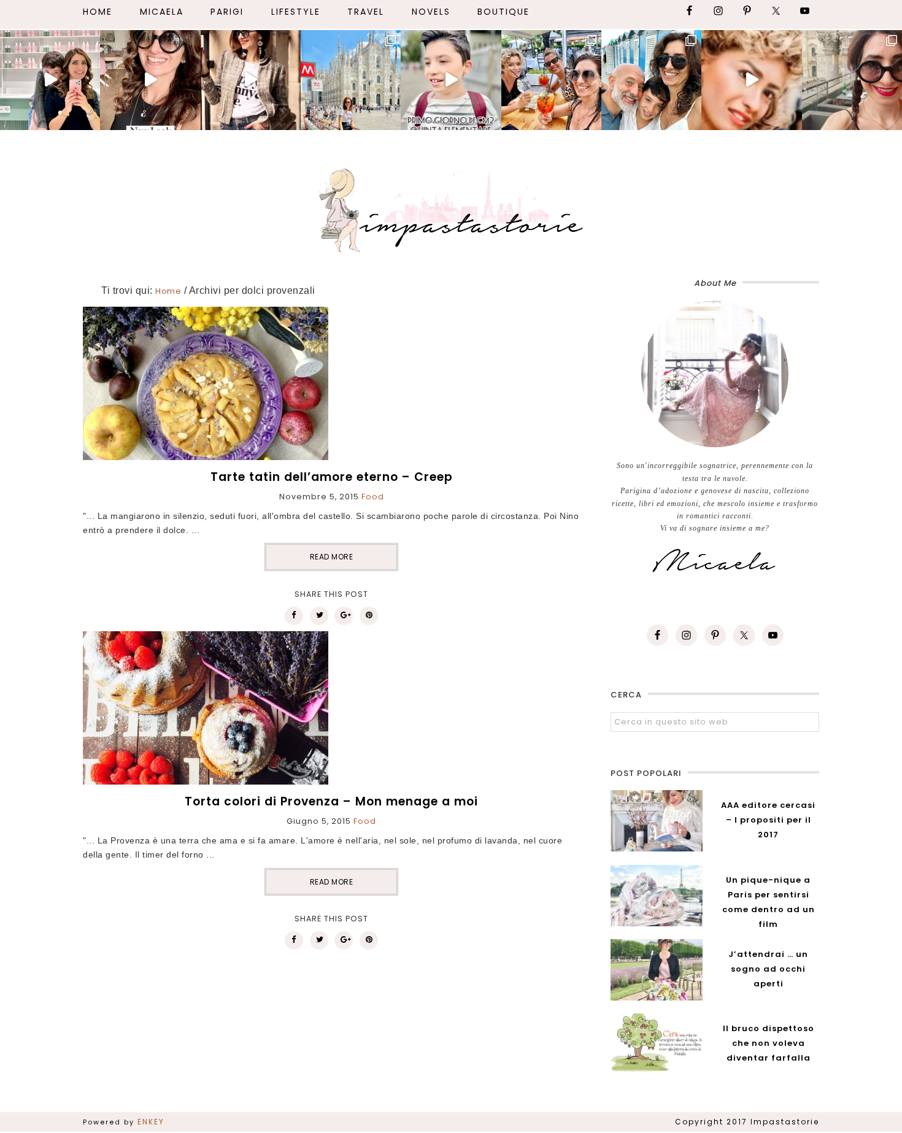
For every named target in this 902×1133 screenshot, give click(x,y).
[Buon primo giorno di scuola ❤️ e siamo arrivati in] (451, 80)
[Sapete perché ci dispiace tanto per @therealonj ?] (751, 80)
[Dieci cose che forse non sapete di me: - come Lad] (351, 80)
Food (372, 496)
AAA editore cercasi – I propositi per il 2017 (768, 819)
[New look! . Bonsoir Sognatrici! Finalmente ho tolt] (150, 80)
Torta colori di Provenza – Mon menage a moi (331, 801)
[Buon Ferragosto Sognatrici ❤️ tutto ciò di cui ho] (651, 80)
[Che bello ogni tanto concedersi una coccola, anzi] (50, 80)
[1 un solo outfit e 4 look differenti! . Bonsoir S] (251, 80)
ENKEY (150, 1121)
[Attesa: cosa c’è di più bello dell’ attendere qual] (852, 80)
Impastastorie (451, 208)
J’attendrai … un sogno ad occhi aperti (768, 968)
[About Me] (715, 374)
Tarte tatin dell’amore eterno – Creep (331, 477)
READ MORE (331, 556)
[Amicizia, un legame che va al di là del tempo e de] (551, 80)
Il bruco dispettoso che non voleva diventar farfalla (768, 1043)
